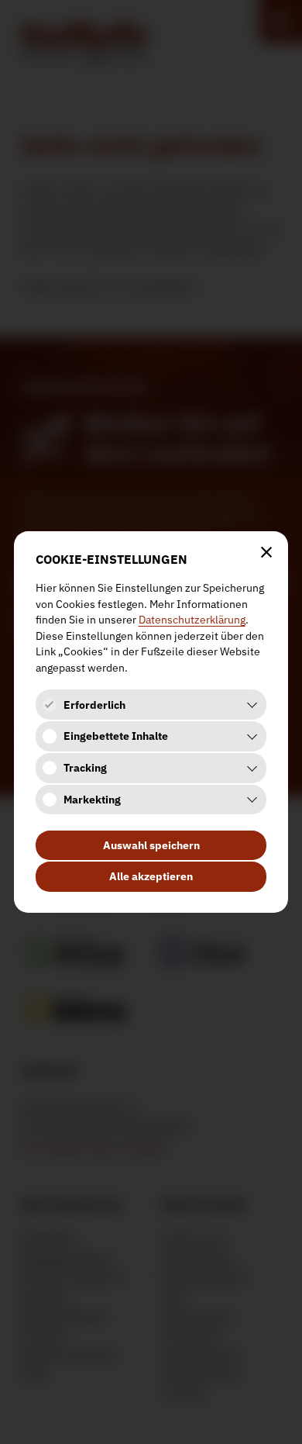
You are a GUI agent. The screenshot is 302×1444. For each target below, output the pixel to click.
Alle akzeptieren (151, 876)
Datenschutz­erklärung (192, 620)
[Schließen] (266, 552)
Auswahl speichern (151, 845)
